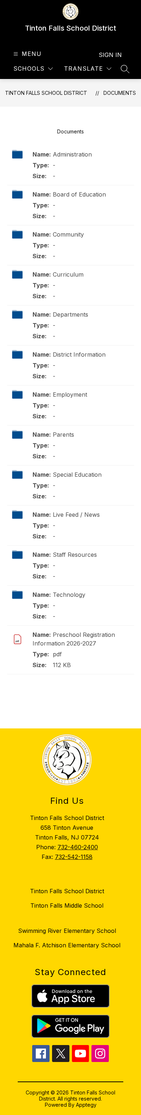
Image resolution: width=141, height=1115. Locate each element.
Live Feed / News (76, 514)
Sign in (110, 54)
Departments (70, 314)
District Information (79, 354)
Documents (119, 93)
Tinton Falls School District (46, 93)
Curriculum (68, 274)
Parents (63, 434)
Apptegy (86, 1105)
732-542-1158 (74, 856)
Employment (70, 394)
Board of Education (79, 194)
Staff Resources (75, 554)
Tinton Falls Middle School (66, 905)
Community (68, 234)
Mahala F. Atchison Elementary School (66, 945)
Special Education (77, 474)
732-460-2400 (77, 847)
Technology (69, 594)
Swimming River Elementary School (67, 930)
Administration (72, 154)
